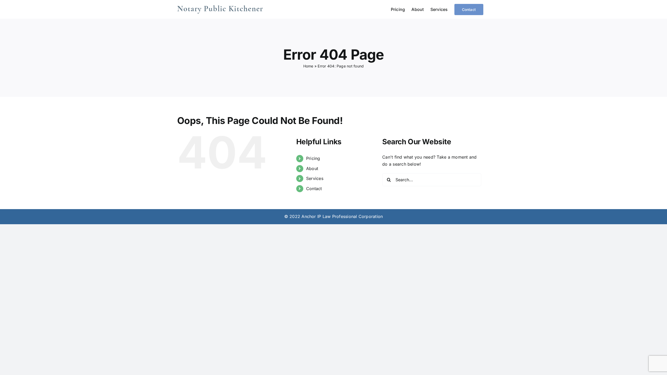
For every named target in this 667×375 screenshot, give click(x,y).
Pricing (313, 158)
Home (308, 66)
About (312, 168)
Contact (314, 188)
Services (314, 178)
